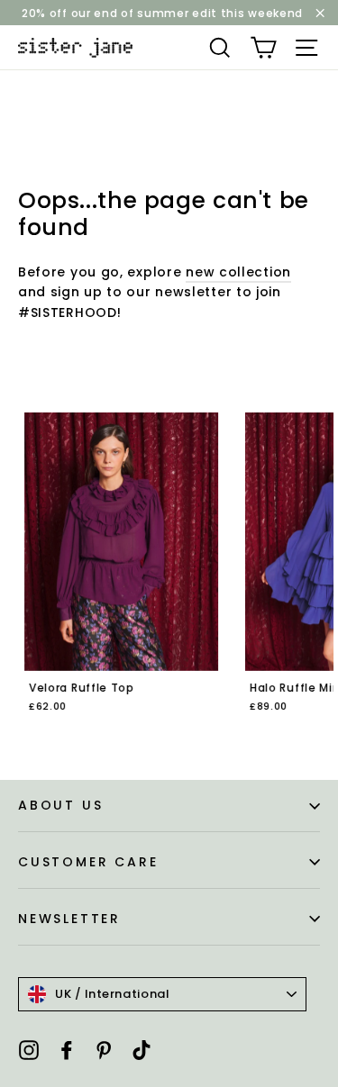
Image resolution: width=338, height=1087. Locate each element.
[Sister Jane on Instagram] (29, 1048)
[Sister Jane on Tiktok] (141, 1048)
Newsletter (69, 919)
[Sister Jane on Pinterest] (104, 1048)
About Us (60, 805)
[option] (115, 574)
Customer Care (88, 862)
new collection (238, 272)
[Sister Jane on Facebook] (67, 1048)
